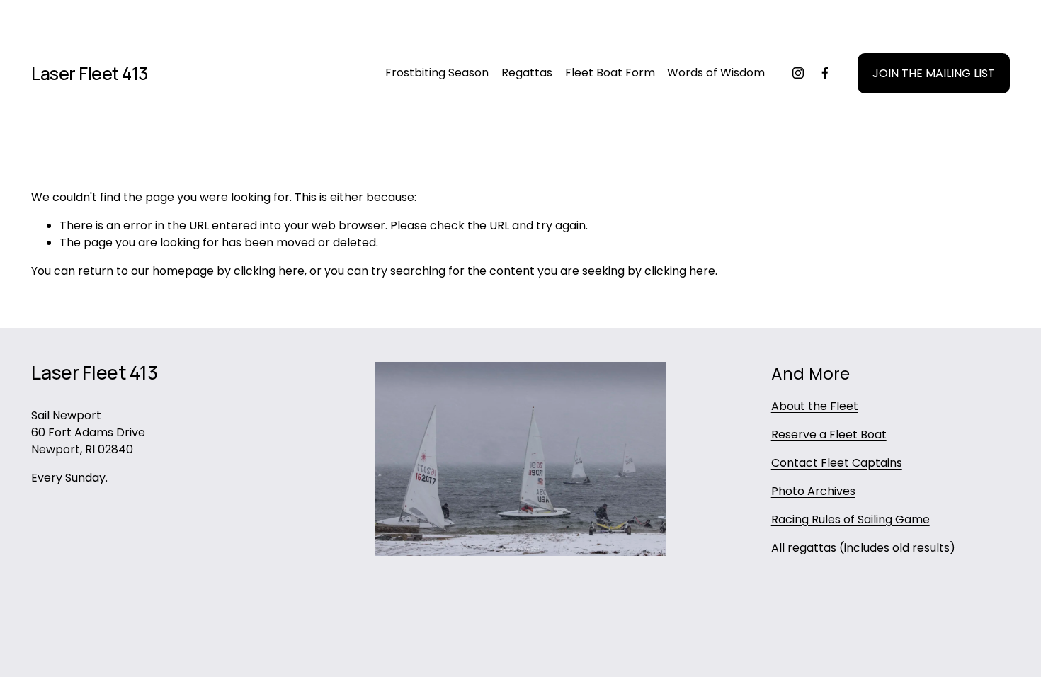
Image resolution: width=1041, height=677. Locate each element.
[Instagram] (798, 73)
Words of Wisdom (716, 72)
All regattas (803, 548)
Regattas (526, 72)
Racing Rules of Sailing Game (850, 519)
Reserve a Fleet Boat (829, 434)
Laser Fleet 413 (90, 73)
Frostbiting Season (437, 72)
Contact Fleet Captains (836, 463)
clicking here (269, 271)
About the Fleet (814, 406)
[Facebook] (825, 73)
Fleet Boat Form (610, 72)
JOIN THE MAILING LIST (933, 73)
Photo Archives (813, 491)
